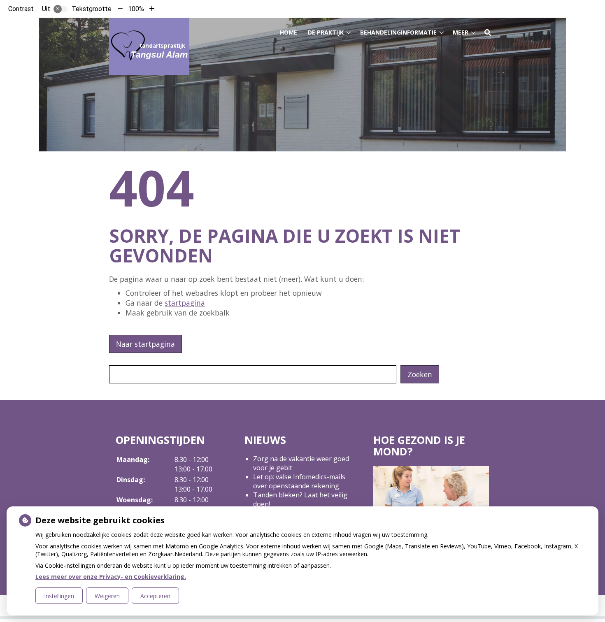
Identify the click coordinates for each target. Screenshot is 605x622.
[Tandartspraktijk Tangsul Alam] (149, 46)
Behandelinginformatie (398, 32)
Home (288, 32)
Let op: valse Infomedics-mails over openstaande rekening (299, 481)
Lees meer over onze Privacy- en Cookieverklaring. (110, 576)
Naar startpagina (145, 344)
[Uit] (60, 9)
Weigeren (107, 596)
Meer (460, 32)
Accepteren (155, 596)
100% (136, 9)
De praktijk (326, 32)
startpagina (185, 303)
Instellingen (59, 596)
